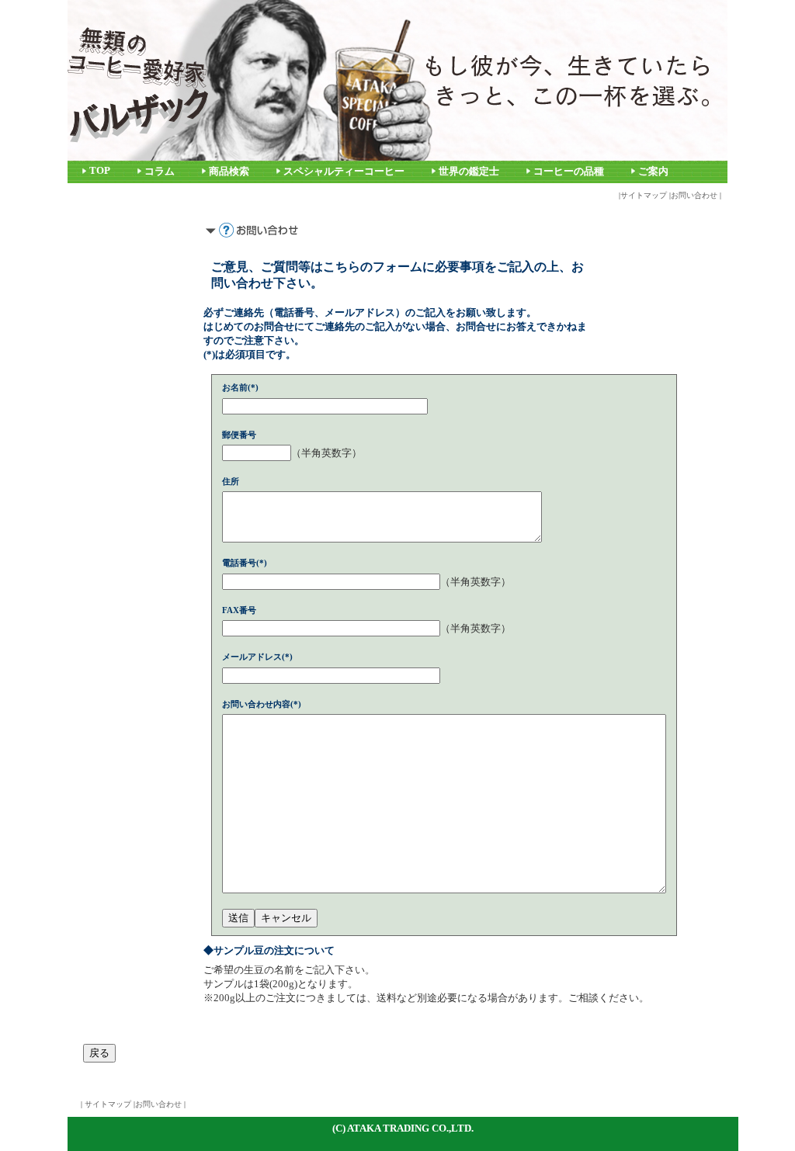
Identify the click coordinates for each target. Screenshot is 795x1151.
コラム (159, 171)
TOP (99, 170)
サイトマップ (643, 195)
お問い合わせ (694, 195)
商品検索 (229, 171)
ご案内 (653, 171)
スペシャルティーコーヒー (343, 171)
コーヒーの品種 (568, 171)
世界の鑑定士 (469, 171)
